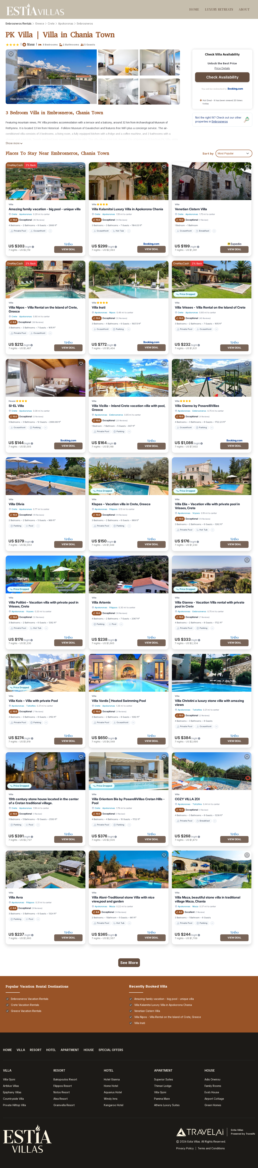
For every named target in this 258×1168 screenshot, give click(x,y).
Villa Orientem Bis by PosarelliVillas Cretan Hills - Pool (128, 801)
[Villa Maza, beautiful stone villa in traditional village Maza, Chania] (212, 869)
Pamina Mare (162, 1098)
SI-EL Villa (16, 406)
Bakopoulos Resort (65, 1079)
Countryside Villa (13, 1098)
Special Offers (111, 1050)
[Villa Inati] (128, 279)
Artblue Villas (11, 1086)
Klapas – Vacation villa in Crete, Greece (121, 504)
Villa (21, 1050)
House (89, 1050)
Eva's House (212, 1092)
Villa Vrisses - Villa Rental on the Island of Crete (210, 307)
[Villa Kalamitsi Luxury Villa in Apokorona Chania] (128, 181)
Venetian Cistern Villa (191, 209)
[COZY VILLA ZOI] (212, 771)
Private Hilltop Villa (14, 1105)
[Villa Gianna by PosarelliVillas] (212, 378)
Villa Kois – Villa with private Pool (33, 701)
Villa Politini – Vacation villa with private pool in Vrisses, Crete (43, 604)
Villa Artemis (101, 602)
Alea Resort (60, 1098)
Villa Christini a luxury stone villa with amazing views (209, 703)
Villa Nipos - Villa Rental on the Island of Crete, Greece (43, 309)
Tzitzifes (31, 705)
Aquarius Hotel (113, 1092)
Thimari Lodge (162, 1086)
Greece (39, 23)
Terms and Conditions (211, 1148)
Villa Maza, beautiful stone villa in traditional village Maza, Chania (207, 899)
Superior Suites (163, 1079)
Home (194, 9)
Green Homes (213, 1105)
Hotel (51, 1050)
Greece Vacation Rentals (26, 1011)
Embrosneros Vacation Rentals (29, 999)
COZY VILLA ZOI (187, 799)
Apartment (70, 1050)
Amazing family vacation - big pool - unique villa (45, 209)
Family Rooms (213, 1086)
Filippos (113, 509)
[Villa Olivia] (45, 476)
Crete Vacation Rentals (25, 1005)
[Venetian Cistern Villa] (212, 181)
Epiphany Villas (12, 1092)
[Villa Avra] (45, 869)
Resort (36, 1050)
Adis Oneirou (212, 1079)
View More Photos (21, 99)
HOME (7, 1050)
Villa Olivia (16, 504)
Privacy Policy (185, 1148)
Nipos (112, 312)
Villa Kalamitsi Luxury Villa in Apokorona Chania (127, 209)
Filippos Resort (62, 1086)
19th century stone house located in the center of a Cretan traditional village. (44, 801)
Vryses (196, 513)
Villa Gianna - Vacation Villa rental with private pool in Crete (209, 604)
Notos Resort (61, 1092)
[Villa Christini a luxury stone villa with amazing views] (212, 673)
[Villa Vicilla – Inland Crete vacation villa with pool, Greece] (128, 378)
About (244, 9)
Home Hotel (111, 1086)
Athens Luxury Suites (167, 1105)
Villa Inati (98, 307)
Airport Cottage (214, 1098)
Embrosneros (85, 23)
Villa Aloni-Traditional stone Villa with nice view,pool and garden (123, 899)
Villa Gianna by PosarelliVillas (197, 406)
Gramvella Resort (64, 1105)
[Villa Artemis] (128, 574)
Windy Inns (110, 1098)
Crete (51, 23)
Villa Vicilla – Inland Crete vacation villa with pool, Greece (128, 408)
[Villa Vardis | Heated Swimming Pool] (128, 673)
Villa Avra (16, 897)
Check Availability (222, 77)
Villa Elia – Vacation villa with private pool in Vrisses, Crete (207, 506)
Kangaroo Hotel (113, 1105)
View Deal (68, 249)
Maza (112, 906)
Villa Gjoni (9, 1079)
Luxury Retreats (219, 9)
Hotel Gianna (112, 1079)
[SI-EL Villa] (45, 378)
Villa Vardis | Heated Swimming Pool (119, 701)
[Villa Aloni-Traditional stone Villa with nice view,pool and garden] (128, 869)
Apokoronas (65, 23)
